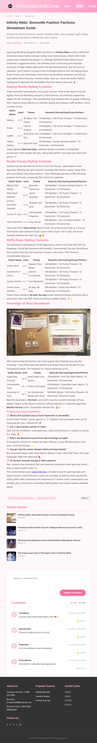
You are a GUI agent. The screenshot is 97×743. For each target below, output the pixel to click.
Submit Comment (73, 592)
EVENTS (68, 704)
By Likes (82, 603)
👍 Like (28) (81, 621)
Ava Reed (17, 43)
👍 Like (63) (81, 652)
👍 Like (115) (81, 668)
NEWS (79, 6)
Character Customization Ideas (20, 498)
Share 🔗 (85, 498)
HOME (67, 6)
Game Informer (39, 471)
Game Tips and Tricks (46, 498)
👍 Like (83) (81, 637)
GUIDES (68, 700)
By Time (74, 603)
